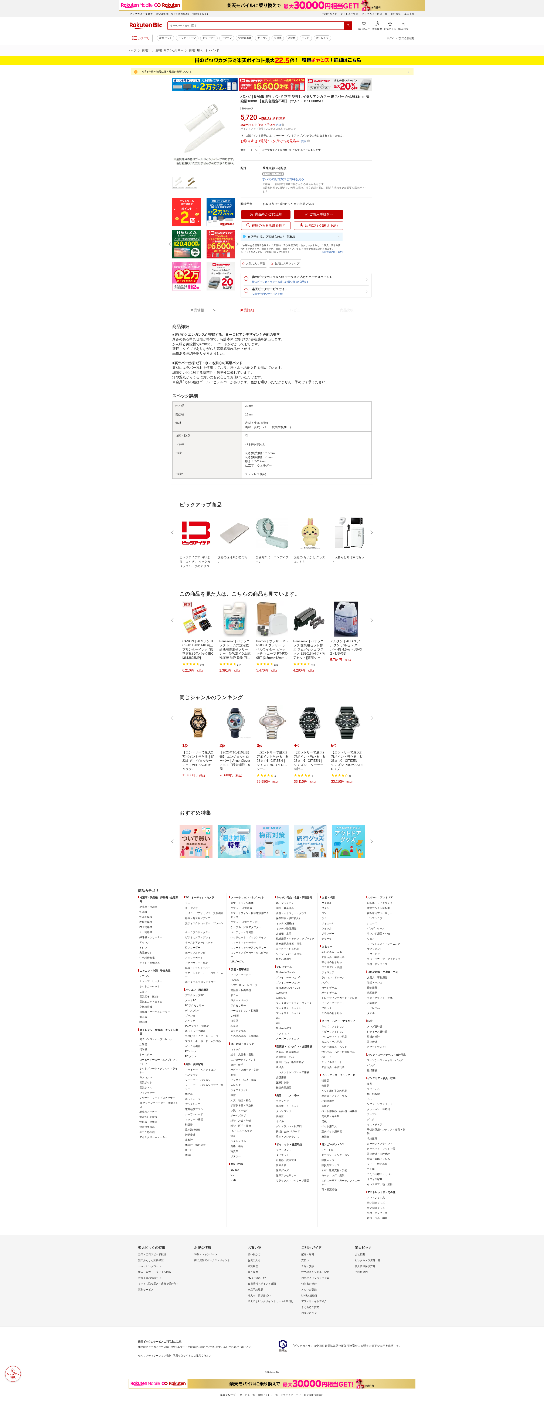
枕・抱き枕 (373, 1094)
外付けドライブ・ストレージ (201, 1036)
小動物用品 (328, 1101)
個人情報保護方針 (365, 1266)
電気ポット (145, 1082)
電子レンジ (322, 37)
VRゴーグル (237, 961)
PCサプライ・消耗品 (197, 1025)
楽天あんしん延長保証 (151, 1260)
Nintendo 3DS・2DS (288, 987)
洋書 (233, 1136)
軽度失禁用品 (283, 1087)
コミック (236, 1049)
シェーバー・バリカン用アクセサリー (204, 1087)
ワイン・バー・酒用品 (289, 953)
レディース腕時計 (377, 1031)
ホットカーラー (194, 1099)
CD (232, 1174)
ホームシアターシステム (199, 942)
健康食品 (281, 1165)
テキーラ (327, 938)
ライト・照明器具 (149, 962)
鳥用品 (325, 1106)
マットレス (373, 1088)
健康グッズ (282, 1170)
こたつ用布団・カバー (379, 1174)
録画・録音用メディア (198, 918)
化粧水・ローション (287, 1106)
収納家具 (372, 1138)
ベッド (371, 1099)
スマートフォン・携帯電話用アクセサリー (250, 915)
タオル (371, 1013)
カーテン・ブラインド (379, 1143)
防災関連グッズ (330, 1165)
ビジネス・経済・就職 (243, 1080)
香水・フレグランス (287, 1136)
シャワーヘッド (194, 1114)
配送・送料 (307, 1254)
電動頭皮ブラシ (194, 1109)
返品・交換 (307, 1266)
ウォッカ (327, 928)
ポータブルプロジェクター (200, 981)
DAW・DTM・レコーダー (245, 985)
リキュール (328, 923)
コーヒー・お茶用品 (287, 948)
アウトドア (373, 953)
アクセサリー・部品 (196, 962)
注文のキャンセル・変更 (315, 1272)
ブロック (327, 1008)
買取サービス (145, 1289)
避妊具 (280, 1067)
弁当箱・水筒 (283, 933)
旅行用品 (372, 1070)
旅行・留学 (237, 1064)
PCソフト (190, 1056)
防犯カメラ (328, 1160)
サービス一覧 (247, 1395)
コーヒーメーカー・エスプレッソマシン (158, 1061)
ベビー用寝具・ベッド (334, 1046)
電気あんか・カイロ (150, 1001)
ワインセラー (147, 1092)
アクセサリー (238, 1005)
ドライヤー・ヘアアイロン (200, 1069)
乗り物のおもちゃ (332, 962)
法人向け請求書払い (259, 1295)
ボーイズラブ (238, 1115)
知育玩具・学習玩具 (333, 957)
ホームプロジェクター (198, 932)
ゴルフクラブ (374, 918)
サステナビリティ (290, 1395)
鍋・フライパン (285, 903)
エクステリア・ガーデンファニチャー (341, 1182)
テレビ (306, 37)
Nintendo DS (283, 1028)
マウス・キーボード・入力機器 (203, 1041)
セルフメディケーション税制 (154, 1355)
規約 (340, 252)
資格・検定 (237, 1146)
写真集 (234, 1151)
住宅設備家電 (147, 957)
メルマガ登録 (309, 1289)
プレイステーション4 (288, 982)
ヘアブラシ (191, 1074)
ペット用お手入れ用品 (334, 1090)
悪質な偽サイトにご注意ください (192, 1355)
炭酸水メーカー (148, 1111)
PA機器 (235, 980)
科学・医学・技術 (241, 1125)
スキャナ (190, 1020)
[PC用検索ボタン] (348, 25)
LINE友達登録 (309, 1295)
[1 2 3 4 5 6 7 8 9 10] (254, 150)
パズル (325, 982)
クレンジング (283, 1111)
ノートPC (190, 1000)
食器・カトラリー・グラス (291, 913)
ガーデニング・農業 (333, 1175)
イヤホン (227, 37)
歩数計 (189, 1139)
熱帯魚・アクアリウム (334, 1095)
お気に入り (254, 1260)
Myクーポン (254, 1277)
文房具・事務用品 (377, 977)
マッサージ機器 (194, 1119)
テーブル (372, 1114)
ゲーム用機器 (192, 1046)
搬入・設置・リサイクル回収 (154, 1272)
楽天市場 (409, 14)
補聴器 (189, 1124)
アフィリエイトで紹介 (314, 1301)
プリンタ (190, 1015)
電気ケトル (145, 1087)
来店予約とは (329, 252)
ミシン (143, 947)
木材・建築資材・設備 (334, 1170)
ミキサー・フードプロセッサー (157, 1097)
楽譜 (233, 1074)
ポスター (236, 1156)
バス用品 (372, 1002)
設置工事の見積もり (149, 1277)
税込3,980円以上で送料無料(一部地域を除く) (182, 14)
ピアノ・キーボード (242, 974)
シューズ (372, 923)
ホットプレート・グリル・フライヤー (158, 1070)
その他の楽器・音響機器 (245, 1036)
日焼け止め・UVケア (288, 1131)
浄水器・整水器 (148, 1122)
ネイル (280, 1121)
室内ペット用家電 (332, 1131)
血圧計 (189, 1150)
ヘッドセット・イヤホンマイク (248, 937)
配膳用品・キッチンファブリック (295, 938)
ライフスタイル (239, 1090)
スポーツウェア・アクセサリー (385, 959)
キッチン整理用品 (286, 928)
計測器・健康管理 (286, 1160)
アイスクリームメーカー (153, 1137)
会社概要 (396, 14)
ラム (324, 918)
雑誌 (233, 1095)
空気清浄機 (244, 37)
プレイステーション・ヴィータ (294, 1002)
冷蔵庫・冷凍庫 (148, 906)
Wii (278, 1023)
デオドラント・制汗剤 (289, 1126)
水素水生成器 (147, 1127)
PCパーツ (190, 1051)
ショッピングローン (149, 1266)
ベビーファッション (333, 1031)
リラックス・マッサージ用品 (292, 1180)
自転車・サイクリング (379, 903)
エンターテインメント (243, 1059)
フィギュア (328, 972)
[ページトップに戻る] (537, 882)
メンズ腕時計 (374, 1026)
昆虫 (324, 1121)
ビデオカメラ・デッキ (198, 937)
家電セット (165, 37)
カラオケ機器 (238, 1031)
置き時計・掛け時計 (378, 1153)
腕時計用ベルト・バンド (204, 50)
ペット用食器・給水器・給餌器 (339, 1111)
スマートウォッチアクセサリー (248, 947)
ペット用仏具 (329, 1126)
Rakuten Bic (146, 25)
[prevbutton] (173, 532)
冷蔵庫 (278, 37)
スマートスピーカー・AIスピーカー (204, 975)
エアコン (262, 37)
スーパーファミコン (287, 1038)
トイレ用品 (373, 1008)
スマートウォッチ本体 (243, 942)
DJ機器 (235, 1015)
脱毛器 (189, 1094)
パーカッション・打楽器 (245, 1010)
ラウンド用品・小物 (378, 933)
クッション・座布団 (378, 1109)
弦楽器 (234, 1020)
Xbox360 (281, 997)
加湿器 (143, 1016)
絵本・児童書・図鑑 (242, 1054)
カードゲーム (329, 987)
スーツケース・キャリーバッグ (385, 1060)
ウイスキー (328, 903)
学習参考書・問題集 (242, 1105)
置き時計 (372, 1041)
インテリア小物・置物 (379, 1184)
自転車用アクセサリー (379, 913)
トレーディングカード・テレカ (339, 997)
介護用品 (281, 1077)
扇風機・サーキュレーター (154, 1011)
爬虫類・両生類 (330, 1116)
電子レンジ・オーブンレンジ (156, 1039)
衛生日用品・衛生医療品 (290, 1062)
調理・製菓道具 (285, 908)
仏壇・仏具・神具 (377, 1218)
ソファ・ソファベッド (379, 1104)
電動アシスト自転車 (378, 908)
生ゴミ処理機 (147, 1132)
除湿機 (143, 1022)
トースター (145, 1054)
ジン (324, 913)
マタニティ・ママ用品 (334, 1036)
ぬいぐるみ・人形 (332, 952)
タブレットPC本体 (241, 908)
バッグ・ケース (376, 928)
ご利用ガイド (329, 14)
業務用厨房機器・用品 (289, 943)
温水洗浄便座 (192, 1129)
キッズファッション (333, 1026)
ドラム (234, 995)
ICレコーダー (192, 947)
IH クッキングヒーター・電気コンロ (158, 1104)
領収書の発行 (309, 1283)
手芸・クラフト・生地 (379, 997)
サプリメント (283, 1150)
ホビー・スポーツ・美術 (245, 1069)
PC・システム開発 (241, 1130)
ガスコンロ (145, 1077)
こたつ (143, 991)
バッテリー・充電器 (242, 932)
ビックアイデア (187, 37)
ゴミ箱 (371, 1169)
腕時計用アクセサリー (169, 50)
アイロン (144, 942)
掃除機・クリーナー (150, 937)
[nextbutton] (371, 532)
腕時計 (146, 50)
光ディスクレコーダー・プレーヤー (204, 925)
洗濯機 (292, 37)
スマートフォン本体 (242, 903)
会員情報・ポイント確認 (262, 1283)
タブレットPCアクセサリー (246, 922)
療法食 (325, 1136)
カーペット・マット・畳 (381, 1148)
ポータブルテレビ (195, 952)
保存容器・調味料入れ (289, 918)
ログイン (392, 38)
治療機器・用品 (285, 1057)
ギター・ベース (239, 1000)
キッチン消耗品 (285, 923)
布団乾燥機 (145, 927)
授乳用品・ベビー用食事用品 (338, 1052)
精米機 (143, 1049)
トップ (132, 50)
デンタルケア (192, 1104)
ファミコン (282, 1033)
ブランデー (328, 933)
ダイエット (282, 1155)
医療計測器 (282, 1082)
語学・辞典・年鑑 (241, 1120)
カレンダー (237, 1085)
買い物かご (254, 1254)
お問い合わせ (309, 1312)
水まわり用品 (283, 959)
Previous (168, 84)
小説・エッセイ (239, 1110)
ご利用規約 (361, 1272)
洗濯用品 (372, 992)
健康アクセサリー (286, 1175)
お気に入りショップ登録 (315, 1277)
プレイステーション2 (288, 1013)
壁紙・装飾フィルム (378, 1158)
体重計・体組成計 (195, 1144)
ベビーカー (328, 1057)
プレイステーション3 (288, 1008)
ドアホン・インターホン (336, 1155)
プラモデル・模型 (332, 967)
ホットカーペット (149, 986)
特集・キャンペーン (205, 1254)
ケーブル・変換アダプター (246, 927)
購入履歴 (253, 1272)
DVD (233, 1179)
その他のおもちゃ (332, 1013)
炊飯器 (143, 1044)
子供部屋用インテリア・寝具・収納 (386, 1131)
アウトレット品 (376, 1197)
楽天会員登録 (406, 38)
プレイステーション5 (288, 977)
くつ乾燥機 (145, 932)
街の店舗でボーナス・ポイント (212, 1260)
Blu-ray (235, 1169)
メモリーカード (194, 957)
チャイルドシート (332, 1062)
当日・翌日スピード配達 (152, 1254)
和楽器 (234, 1025)
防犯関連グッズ (376, 1202)
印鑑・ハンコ (374, 982)
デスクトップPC (194, 995)
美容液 (280, 1116)
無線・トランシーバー (198, 967)
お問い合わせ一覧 (268, 1395)
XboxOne (281, 992)
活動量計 (190, 1134)
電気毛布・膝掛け (149, 996)
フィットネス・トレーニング (383, 943)
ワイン (325, 908)
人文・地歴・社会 (241, 1100)
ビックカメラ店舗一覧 (374, 14)
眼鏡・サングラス (377, 964)
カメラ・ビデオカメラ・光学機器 (204, 913)
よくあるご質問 (349, 14)
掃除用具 (372, 987)
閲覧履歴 (253, 1266)
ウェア (371, 938)
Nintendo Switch (285, 972)
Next (376, 84)
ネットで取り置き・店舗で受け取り (158, 1283)
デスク (371, 1119)
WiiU (279, 1018)
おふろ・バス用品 (332, 1041)
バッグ (371, 1065)
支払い (305, 1260)
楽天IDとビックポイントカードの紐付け (271, 1301)
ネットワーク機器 (195, 1031)
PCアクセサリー (194, 1005)
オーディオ (191, 908)
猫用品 (325, 1080)
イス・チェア (374, 1124)
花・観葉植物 (329, 1189)
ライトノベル (238, 1141)
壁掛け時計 (373, 1036)
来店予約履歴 (255, 1289)
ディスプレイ (192, 1010)
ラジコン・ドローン (333, 977)
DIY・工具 (327, 1150)
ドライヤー (209, 37)
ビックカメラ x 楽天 (141, 14)
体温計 (189, 1155)
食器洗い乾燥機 (148, 1116)
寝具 (369, 1083)
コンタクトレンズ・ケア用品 (292, 1072)
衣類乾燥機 (145, 922)
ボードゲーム (329, 992)
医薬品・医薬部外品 (287, 1052)
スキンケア (282, 1101)
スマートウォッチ (377, 1046)
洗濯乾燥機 (145, 917)
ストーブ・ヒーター (150, 981)
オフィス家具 (374, 1179)
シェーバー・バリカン (198, 1080)
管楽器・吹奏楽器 (241, 990)
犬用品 (325, 1085)
